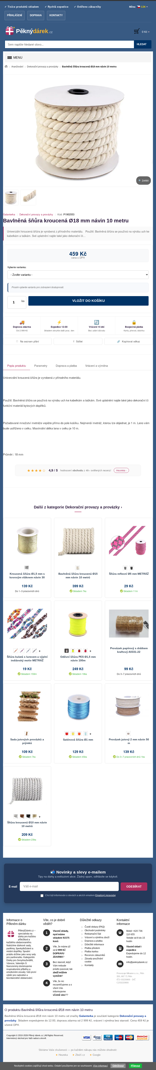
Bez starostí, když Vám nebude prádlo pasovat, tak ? (62, 969)
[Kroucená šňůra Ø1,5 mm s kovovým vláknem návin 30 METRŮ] (27, 541)
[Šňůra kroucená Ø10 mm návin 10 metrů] (27, 789)
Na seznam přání (27, 341)
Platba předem (92, 948)
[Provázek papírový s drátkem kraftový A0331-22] (129, 624)
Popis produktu (16, 366)
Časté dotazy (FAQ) (95, 926)
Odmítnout (118, 1065)
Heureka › (121, 470)
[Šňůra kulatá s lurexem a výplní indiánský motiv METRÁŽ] (27, 624)
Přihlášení (14, 15)
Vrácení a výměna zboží (97, 937)
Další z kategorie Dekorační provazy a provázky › (78, 507)
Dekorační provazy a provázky (36, 214)
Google (95, 1054)
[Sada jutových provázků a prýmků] (27, 706)
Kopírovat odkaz (128, 341)
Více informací (100, 1065)
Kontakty (56, 15)
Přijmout (135, 1065)
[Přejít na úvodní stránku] (6, 66)
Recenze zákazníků (95, 955)
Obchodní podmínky (95, 930)
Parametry (40, 366)
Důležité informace (94, 944)
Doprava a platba (66, 366)
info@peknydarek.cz (136, 962)
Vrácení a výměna (96, 366)
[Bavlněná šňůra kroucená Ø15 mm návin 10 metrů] (78, 541)
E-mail (13, 886)
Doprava (36, 15)
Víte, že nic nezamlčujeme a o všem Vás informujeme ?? (62, 988)
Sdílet (78, 341)
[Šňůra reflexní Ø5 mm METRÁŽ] (129, 541)
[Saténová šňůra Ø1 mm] (78, 706)
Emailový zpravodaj (105, 895)
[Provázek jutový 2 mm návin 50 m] (129, 706)
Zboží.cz (78, 1054)
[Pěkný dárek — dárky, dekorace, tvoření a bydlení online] (32, 31)
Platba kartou (91, 951)
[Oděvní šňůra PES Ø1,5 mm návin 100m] (78, 624)
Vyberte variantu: (16, 267)
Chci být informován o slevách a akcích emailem (80, 895)
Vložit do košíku (88, 301)
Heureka (62, 1054)
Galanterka (9, 214)
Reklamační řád (93, 934)
